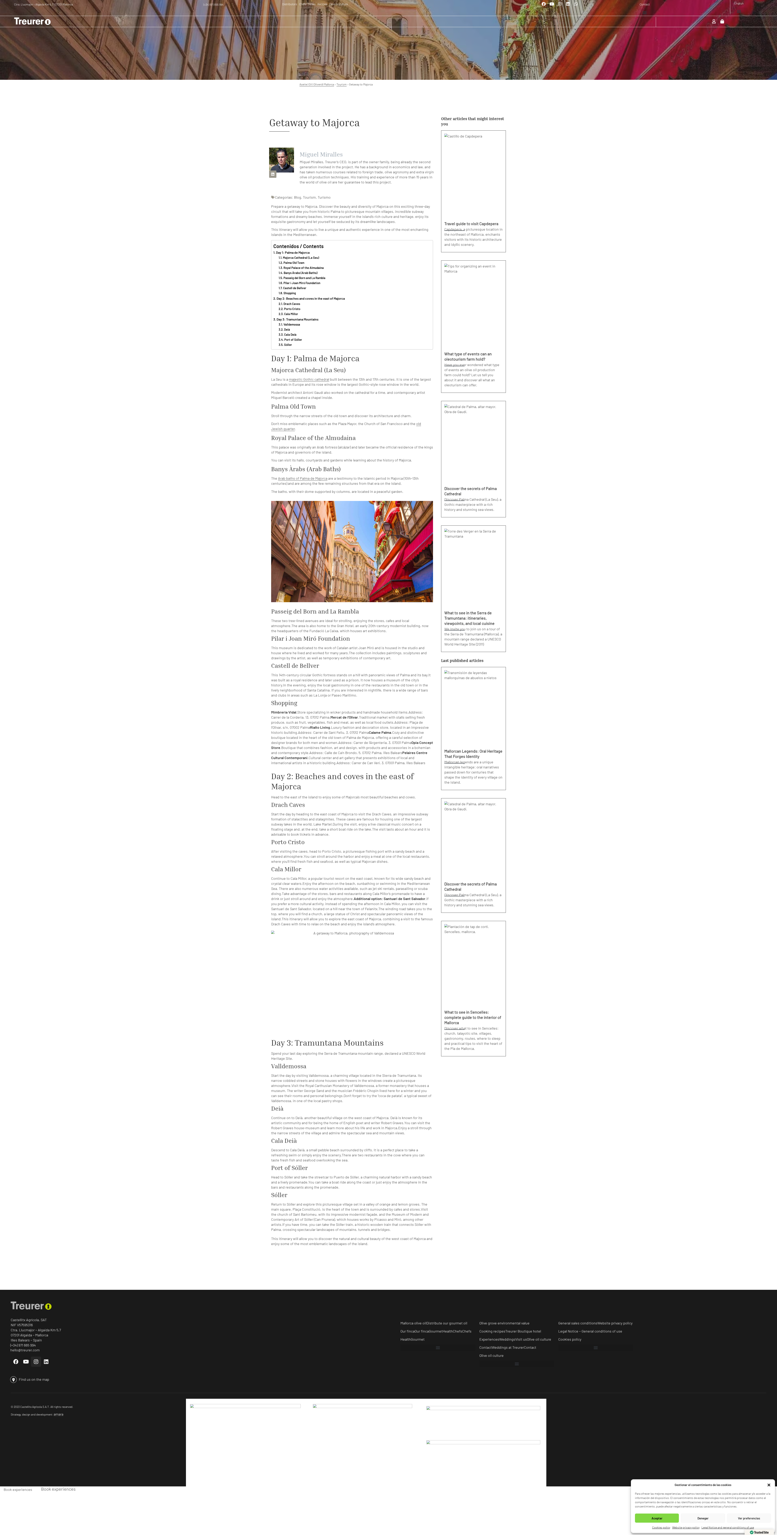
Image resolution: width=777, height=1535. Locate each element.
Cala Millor (291, 314)
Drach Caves (291, 304)
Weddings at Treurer (508, 1347)
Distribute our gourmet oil (446, 1323)
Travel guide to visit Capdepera (471, 223)
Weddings (507, 1339)
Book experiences (18, 1489)
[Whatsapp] (576, 4)
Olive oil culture (338, 4)
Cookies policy (661, 1527)
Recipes (322, 4)
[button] (769, 1485)
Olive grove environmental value (504, 1323)
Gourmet (436, 1331)
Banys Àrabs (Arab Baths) (300, 273)
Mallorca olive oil (413, 1323)
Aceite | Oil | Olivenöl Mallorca (316, 84)
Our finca (407, 1331)
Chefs (302, 4)
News (311, 4)
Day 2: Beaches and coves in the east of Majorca (311, 298)
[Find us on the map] (13, 1379)
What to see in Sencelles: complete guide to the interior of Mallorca (472, 1017)
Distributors (289, 4)
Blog (297, 197)
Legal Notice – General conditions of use (590, 1331)
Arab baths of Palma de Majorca (302, 478)
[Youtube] (552, 4)
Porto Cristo (292, 309)
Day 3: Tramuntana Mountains (297, 319)
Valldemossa (291, 324)
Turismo (324, 197)
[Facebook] (544, 4)
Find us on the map (34, 1379)
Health (448, 1331)
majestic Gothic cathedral (309, 379)
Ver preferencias (749, 1518)
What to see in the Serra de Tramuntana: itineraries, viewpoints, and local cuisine (469, 618)
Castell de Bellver (294, 288)
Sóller (288, 344)
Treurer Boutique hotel (523, 1331)
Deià (287, 329)
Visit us (521, 1339)
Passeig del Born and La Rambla (304, 278)
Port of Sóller (293, 339)
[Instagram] (560, 4)
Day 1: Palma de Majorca (293, 252)
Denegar (703, 1518)
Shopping (289, 293)
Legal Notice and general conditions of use (728, 1527)
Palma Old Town (293, 262)
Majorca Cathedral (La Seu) (301, 257)
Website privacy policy (686, 1527)
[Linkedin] (568, 4)
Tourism (341, 84)
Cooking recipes (492, 1331)
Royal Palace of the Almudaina (303, 268)
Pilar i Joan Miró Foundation (301, 283)
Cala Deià (290, 334)
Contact (645, 4)
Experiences (489, 1339)
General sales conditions (577, 1323)
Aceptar (657, 1518)
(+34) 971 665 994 (214, 4)
